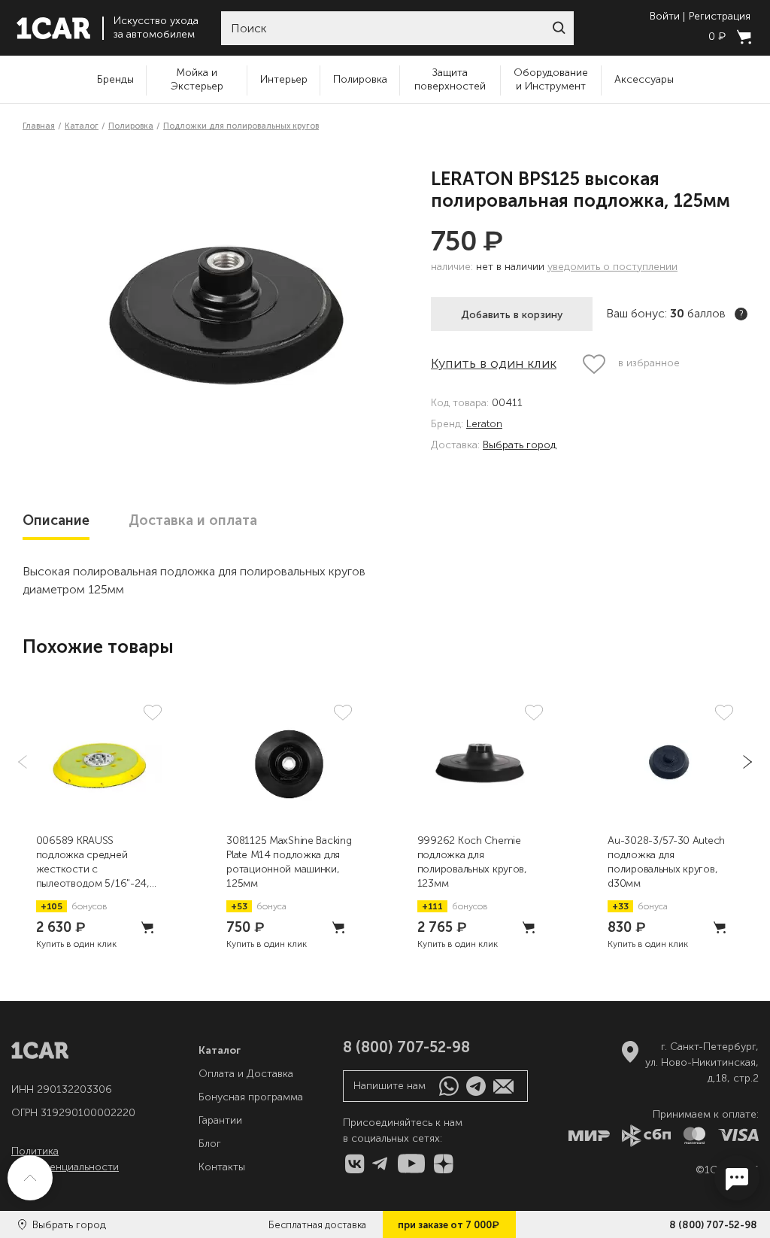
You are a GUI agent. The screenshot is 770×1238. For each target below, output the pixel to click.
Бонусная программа (251, 1097)
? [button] (741, 314)
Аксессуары (644, 79)
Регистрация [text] (719, 17)
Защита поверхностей (450, 79)
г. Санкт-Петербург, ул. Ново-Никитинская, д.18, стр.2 (702, 1062)
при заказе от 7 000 (448, 1224)
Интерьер (284, 79)
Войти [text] (665, 17)
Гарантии (220, 1120)
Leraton (484, 424)
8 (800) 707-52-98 (713, 1224)
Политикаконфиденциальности (65, 1159)
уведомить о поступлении (612, 266)
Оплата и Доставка (246, 1073)
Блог (210, 1143)
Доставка (193, 520)
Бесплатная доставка (317, 1224)
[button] (559, 27)
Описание (56, 520)
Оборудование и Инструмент (551, 79)
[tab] (56, 520)
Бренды (115, 79)
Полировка (360, 79)
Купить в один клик (493, 363)
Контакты (222, 1167)
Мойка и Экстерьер (197, 79)
